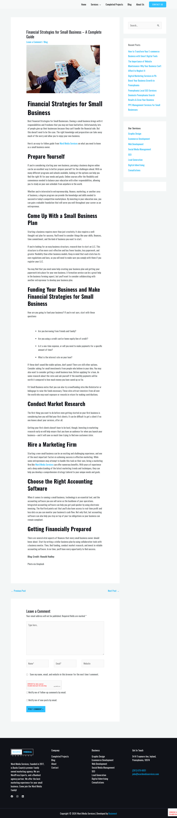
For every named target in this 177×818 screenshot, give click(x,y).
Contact (55, 767)
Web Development (136, 144)
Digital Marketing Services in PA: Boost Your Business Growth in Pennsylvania (142, 80)
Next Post (113, 590)
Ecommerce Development (139, 138)
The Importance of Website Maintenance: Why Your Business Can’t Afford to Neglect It (144, 66)
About (53, 763)
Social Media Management (139, 149)
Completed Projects (60, 756)
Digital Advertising (136, 165)
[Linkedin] (23, 796)
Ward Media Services (69, 143)
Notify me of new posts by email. (43, 700)
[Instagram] (17, 796)
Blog (46, 42)
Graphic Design (134, 133)
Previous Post (18, 590)
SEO (130, 154)
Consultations (134, 170)
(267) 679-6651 (139, 770)
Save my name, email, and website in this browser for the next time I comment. (64, 674)
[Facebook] (12, 796)
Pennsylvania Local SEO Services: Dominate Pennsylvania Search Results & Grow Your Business (142, 95)
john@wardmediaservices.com (145, 774)
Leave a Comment (34, 42)
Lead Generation (135, 159)
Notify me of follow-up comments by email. (47, 692)
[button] (157, 4)
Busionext (112, 813)
